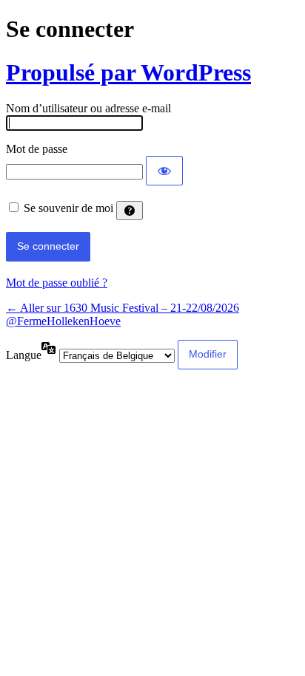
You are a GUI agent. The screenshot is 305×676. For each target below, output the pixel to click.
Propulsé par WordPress (128, 72)
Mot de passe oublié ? (56, 282)
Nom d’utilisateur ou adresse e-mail (88, 108)
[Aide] (129, 210)
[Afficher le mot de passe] (164, 170)
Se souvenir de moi (68, 208)
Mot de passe (36, 149)
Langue (23, 355)
